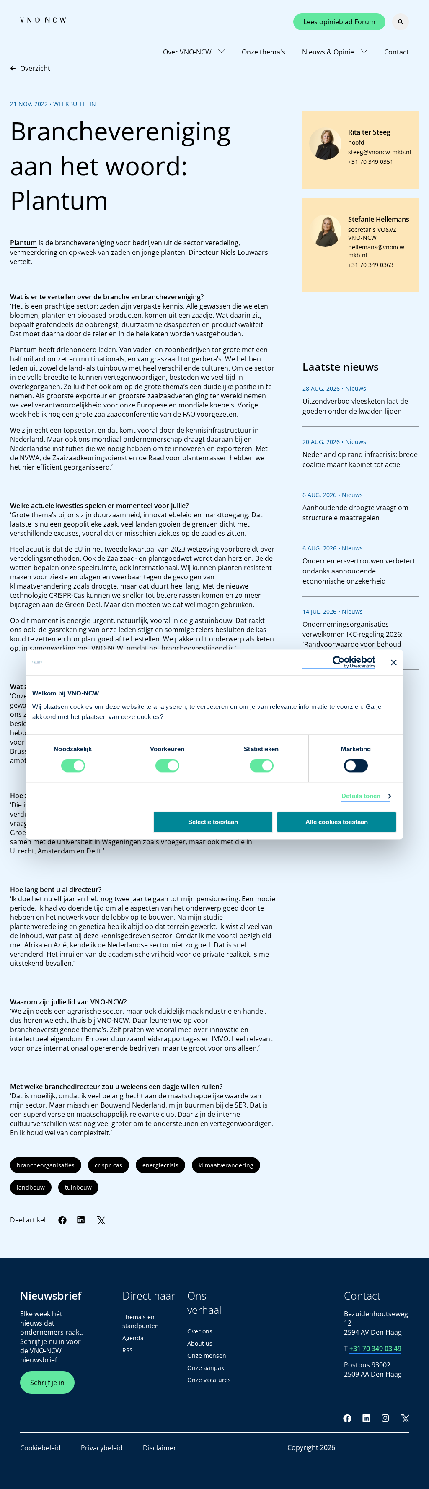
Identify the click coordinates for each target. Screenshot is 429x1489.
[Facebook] (62, 1220)
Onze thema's (263, 52)
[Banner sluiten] (394, 662)
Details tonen (360, 796)
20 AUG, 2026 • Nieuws (334, 442)
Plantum (23, 242)
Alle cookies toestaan (336, 822)
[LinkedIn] (81, 1220)
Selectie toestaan (213, 822)
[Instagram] (385, 1418)
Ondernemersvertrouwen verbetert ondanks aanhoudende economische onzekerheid (358, 571)
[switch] (167, 766)
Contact (396, 52)
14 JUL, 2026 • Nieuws (332, 611)
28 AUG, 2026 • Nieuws (334, 388)
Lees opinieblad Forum (339, 21)
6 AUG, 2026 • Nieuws (332, 495)
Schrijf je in (47, 1382)
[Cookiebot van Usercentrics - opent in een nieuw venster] (338, 662)
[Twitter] (100, 1220)
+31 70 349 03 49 (375, 1348)
